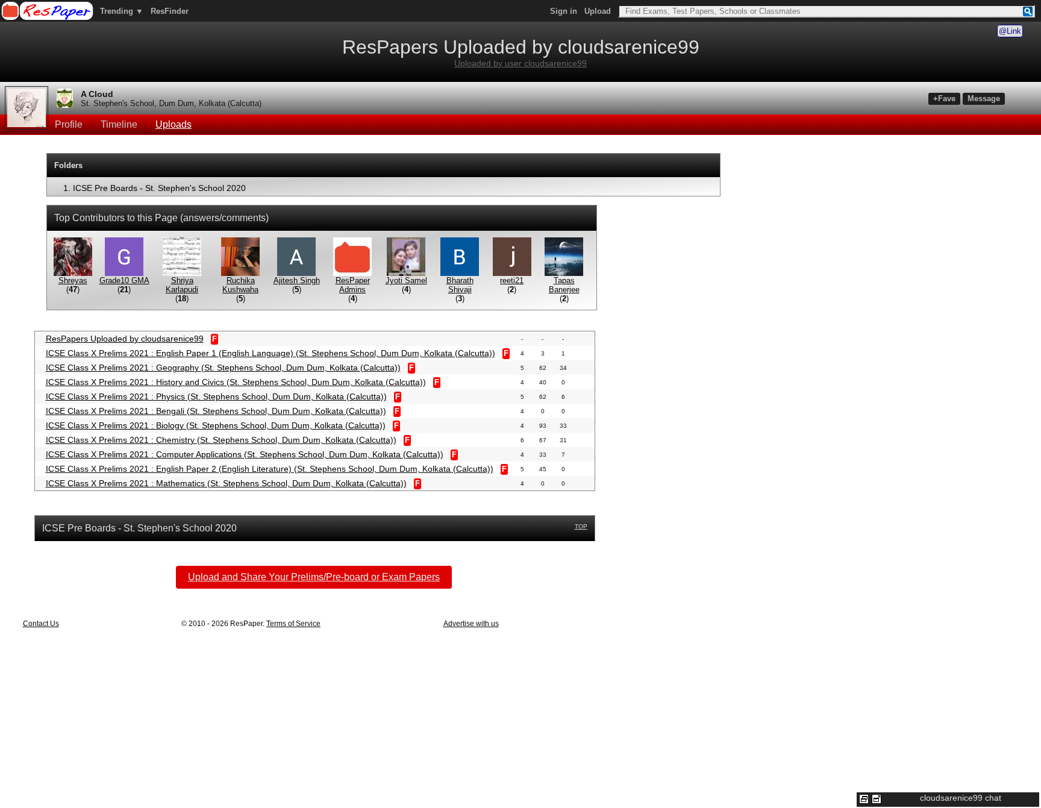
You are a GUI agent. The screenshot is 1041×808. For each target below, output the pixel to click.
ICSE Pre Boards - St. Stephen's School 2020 (159, 188)
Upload (597, 11)
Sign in (563, 11)
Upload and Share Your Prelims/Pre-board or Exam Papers (314, 577)
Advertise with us (471, 623)
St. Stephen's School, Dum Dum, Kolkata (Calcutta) (171, 103)
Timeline (119, 124)
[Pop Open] (876, 799)
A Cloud (97, 94)
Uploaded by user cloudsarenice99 (520, 63)
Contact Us (41, 623)
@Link (1010, 31)
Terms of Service (293, 623)
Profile (69, 124)
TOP (581, 526)
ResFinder (170, 11)
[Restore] (864, 799)
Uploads (173, 124)
